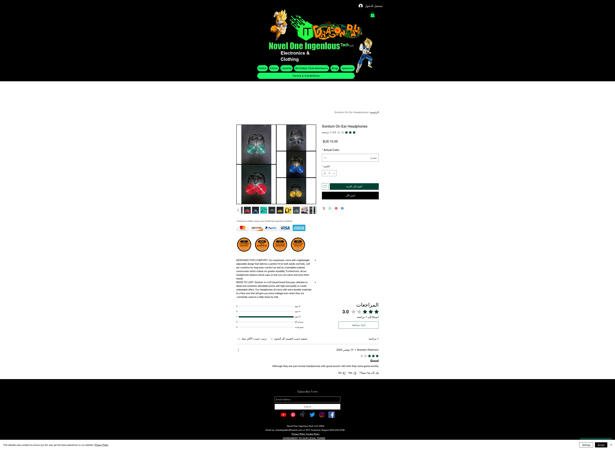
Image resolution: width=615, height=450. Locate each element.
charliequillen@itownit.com (288, 430)
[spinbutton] (329, 173)
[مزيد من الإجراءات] (238, 350)
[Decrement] (334, 173)
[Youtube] (283, 414)
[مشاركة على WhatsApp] (330, 208)
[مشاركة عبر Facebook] (342, 208)
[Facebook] (331, 414)
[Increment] (324, 173)
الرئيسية (374, 112)
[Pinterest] (293, 414)
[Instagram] (322, 414)
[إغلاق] (611, 444)
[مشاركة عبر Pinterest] (336, 208)
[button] (372, 14)
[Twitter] (312, 414)
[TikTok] (302, 414)
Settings (586, 444)
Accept (601, 444)
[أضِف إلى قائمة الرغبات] (325, 186)
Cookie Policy (313, 434)
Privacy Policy (298, 434)
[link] (339, 132)
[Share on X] (324, 208)
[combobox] (350, 158)
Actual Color (330, 150)
